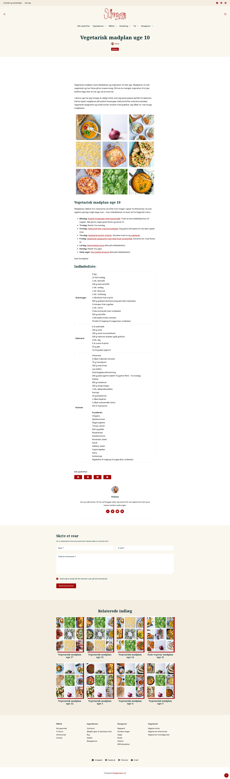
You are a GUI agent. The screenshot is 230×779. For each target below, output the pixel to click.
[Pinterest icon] (122, 511)
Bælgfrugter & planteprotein (99, 731)
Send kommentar (66, 586)
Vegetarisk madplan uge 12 (69, 703)
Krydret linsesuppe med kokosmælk (104, 218)
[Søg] (4, 14)
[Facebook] (221, 3)
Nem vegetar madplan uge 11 (160, 656)
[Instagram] (217, 3)
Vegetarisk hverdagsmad (158, 734)
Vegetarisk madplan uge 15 (99, 656)
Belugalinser (92, 741)
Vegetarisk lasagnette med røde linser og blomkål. (110, 238)
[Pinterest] (225, 3)
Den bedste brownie (100, 252)
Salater (120, 741)
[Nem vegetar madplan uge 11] (160, 634)
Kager (119, 734)
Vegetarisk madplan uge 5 (99, 703)
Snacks (59, 738)
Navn (61, 548)
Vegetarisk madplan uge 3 (160, 703)
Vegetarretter (154, 728)
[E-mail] (107, 477)
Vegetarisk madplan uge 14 (130, 656)
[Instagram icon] (117, 511)
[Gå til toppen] (226, 775)
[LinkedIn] (97, 477)
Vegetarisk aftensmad (157, 731)
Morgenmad (61, 728)
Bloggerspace (118, 773)
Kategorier (145, 26)
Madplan (115, 49)
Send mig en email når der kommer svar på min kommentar (83, 579)
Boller (120, 738)
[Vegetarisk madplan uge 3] (160, 680)
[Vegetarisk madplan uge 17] (69, 634)
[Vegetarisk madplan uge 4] (130, 680)
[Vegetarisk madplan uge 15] (100, 634)
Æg (88, 734)
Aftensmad (61, 734)
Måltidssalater (123, 744)
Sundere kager (123, 731)
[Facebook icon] (108, 511)
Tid (134, 26)
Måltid (111, 26)
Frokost (59, 731)
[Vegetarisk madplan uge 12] (69, 680)
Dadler (89, 738)
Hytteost (91, 728)
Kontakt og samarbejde (13, 3)
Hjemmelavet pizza (95, 245)
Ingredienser (98, 26)
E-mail (121, 548)
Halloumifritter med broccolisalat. (103, 228)
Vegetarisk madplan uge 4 (130, 703)
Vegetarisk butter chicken (100, 235)
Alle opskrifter (83, 26)
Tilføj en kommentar (67, 556)
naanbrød (135, 235)
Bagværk (121, 728)
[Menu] (225, 14)
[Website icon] (112, 511)
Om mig (28, 3)
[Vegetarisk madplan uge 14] (130, 634)
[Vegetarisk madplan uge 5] (100, 680)
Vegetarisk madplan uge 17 (69, 656)
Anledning (123, 26)
